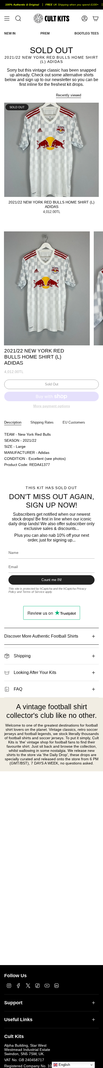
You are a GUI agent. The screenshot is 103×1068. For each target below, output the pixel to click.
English (64, 1065)
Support (13, 1002)
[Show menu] (7, 18)
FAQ (18, 689)
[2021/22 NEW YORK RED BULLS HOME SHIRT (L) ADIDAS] (51, 150)
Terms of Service (33, 591)
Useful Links (18, 1019)
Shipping (22, 656)
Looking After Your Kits (35, 672)
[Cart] (95, 18)
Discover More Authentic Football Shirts (41, 636)
